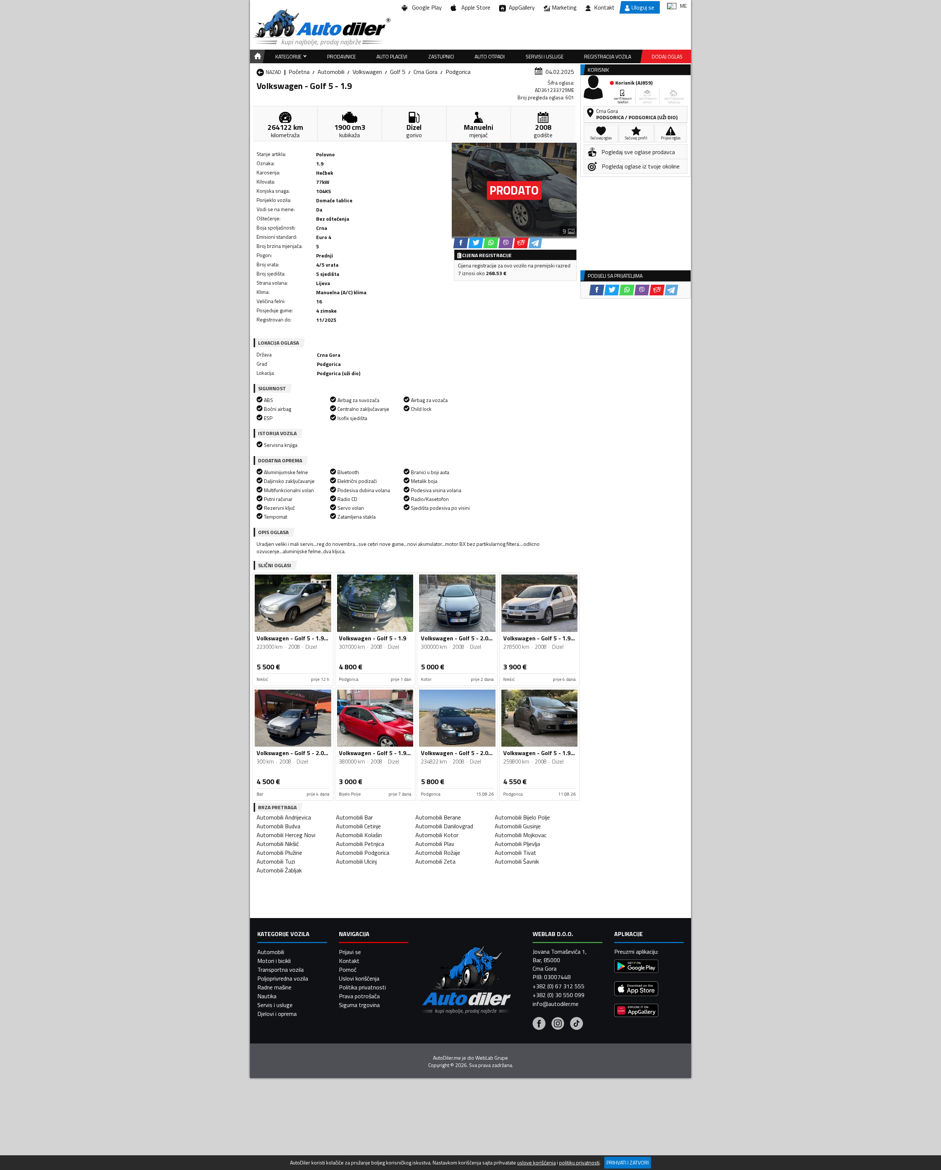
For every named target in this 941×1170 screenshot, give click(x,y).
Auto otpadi (490, 56)
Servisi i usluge (544, 56)
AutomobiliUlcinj (356, 861)
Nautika (266, 996)
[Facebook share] (461, 243)
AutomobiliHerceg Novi (286, 835)
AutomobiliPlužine (279, 852)
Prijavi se (350, 951)
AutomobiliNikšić (278, 843)
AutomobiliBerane (438, 817)
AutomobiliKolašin (359, 835)
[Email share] (521, 243)
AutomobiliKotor (436, 835)
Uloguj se (642, 7)
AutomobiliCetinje (358, 826)
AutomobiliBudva (278, 826)
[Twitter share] (476, 243)
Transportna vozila (280, 969)
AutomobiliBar (354, 817)
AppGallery (520, 7)
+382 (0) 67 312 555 (558, 986)
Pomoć (348, 969)
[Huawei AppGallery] (636, 1011)
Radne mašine (274, 987)
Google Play (425, 7)
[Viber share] (506, 243)
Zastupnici (441, 56)
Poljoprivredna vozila (282, 978)
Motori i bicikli (274, 960)
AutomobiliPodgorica (362, 852)
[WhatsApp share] (491, 243)
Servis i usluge (275, 1004)
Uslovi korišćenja (359, 978)
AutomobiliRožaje (437, 852)
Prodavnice (341, 56)
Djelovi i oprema (277, 1013)
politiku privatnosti (579, 1162)
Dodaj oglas (667, 56)
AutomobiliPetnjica (360, 843)
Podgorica (458, 71)
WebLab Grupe (491, 1057)
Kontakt (604, 7)
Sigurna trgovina (359, 1004)
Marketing (564, 7)
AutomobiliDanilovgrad (444, 826)
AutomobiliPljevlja (517, 843)
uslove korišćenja (536, 1162)
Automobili (331, 71)
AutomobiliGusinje (518, 826)
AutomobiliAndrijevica (284, 817)
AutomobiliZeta (435, 861)
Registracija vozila (607, 56)
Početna (299, 71)
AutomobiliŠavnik (517, 861)
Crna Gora (425, 71)
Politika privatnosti (362, 987)
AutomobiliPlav (434, 843)
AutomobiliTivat (515, 852)
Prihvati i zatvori (628, 1162)
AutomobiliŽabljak (279, 870)
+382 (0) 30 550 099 (558, 995)
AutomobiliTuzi (276, 861)
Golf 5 (397, 71)
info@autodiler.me (556, 1003)
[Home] (256, 56)
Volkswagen (367, 71)
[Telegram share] (535, 243)
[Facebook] (539, 1024)
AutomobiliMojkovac (521, 835)
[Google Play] (636, 967)
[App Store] (636, 989)
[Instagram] (557, 1024)
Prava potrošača (359, 996)
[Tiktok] (576, 1024)
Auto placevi (391, 56)
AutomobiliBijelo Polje (522, 817)
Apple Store (474, 7)
